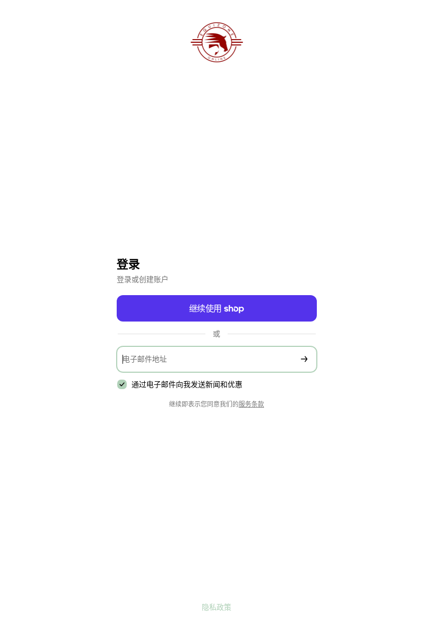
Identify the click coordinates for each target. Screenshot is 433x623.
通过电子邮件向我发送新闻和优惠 (186, 384)
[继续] (304, 359)
